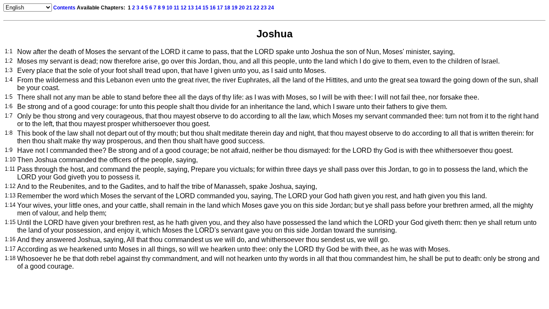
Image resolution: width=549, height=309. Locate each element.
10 (169, 8)
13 (191, 8)
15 (205, 8)
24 (271, 8)
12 (184, 8)
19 (235, 8)
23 (264, 8)
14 (198, 8)
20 (242, 8)
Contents (64, 8)
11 (176, 8)
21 (249, 8)
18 (227, 8)
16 (213, 8)
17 (220, 8)
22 (256, 8)
